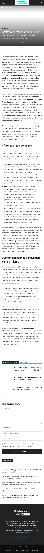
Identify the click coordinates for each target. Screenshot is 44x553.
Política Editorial (27, 536)
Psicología (9, 7)
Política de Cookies (19, 547)
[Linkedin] (18, 50)
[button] (3, 3)
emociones (9, 57)
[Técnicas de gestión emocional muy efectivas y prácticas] (7, 389)
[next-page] (6, 397)
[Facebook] (4, 50)
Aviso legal (9, 547)
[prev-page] (3, 397)
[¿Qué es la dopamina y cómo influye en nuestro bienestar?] (7, 379)
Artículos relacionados (10, 362)
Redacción (7, 38)
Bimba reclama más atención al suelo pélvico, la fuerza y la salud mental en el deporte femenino (21, 483)
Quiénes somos (15, 536)
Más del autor (24, 362)
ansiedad (28, 94)
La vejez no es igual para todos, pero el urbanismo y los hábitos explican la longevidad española (20, 496)
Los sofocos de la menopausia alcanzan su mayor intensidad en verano (18, 490)
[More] (23, 50)
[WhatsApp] (13, 50)
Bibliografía (22, 539)
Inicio (2, 7)
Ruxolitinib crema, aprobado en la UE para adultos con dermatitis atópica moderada (19, 477)
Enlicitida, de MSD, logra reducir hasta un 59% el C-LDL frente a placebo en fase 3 (22, 471)
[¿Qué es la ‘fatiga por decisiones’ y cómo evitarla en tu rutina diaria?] (7, 369)
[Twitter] (9, 50)
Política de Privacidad (32, 547)
